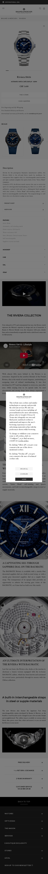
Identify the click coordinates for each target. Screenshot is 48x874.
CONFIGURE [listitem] (24, 474)
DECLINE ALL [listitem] (24, 469)
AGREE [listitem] (24, 479)
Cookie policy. (23, 441)
